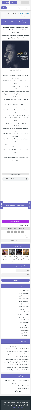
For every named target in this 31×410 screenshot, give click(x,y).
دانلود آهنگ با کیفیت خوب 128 (15, 205)
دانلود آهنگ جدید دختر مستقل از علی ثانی (17, 370)
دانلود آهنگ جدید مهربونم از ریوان (19, 364)
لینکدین (15, 232)
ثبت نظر (15, 280)
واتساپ (12, 232)
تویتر (19, 232)
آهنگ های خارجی (23, 306)
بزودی (26, 325)
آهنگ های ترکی (24, 304)
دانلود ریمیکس (24, 330)
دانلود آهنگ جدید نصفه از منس (19, 356)
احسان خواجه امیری (12, 240)
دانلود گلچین (24, 333)
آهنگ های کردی (24, 312)
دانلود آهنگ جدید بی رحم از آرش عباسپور (17, 367)
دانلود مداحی (25, 335)
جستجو (4, 8)
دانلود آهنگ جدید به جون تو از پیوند (18, 346)
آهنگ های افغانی (23, 293)
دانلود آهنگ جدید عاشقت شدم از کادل (18, 354)
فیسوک (22, 232)
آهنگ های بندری (23, 301)
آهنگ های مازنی (24, 322)
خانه (28, 14)
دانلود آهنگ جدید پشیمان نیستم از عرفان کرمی (16, 362)
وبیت (9, 407)
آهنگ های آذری (24, 290)
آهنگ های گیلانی (23, 317)
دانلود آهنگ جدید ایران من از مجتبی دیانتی (17, 351)
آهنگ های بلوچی (23, 298)
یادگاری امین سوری (23, 388)
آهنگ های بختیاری (23, 296)
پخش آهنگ (14, 2)
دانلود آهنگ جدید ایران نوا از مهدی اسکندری (16, 359)
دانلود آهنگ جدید (21, 14)
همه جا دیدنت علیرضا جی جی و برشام (18, 383)
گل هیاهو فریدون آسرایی (21, 386)
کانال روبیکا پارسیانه (25, 225)
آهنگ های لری (24, 320)
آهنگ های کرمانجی (23, 314)
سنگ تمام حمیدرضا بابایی (21, 391)
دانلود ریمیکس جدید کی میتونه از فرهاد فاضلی (16, 380)
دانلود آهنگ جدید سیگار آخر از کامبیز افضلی (17, 349)
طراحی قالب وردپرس (17, 407)
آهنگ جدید (6, 2)
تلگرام (8, 232)
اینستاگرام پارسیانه (14, 221)
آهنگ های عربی (24, 309)
